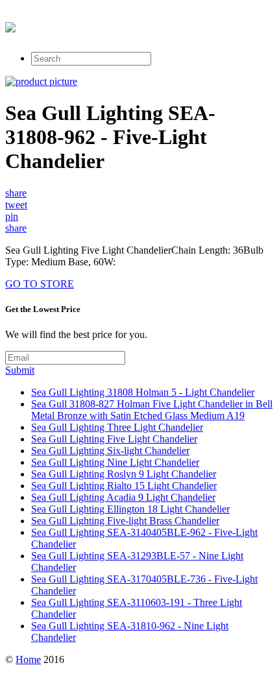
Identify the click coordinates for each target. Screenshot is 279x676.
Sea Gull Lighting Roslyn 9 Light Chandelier (123, 473)
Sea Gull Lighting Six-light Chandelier (110, 450)
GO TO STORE (39, 283)
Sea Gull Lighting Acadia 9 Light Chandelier (123, 497)
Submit (19, 370)
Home (28, 659)
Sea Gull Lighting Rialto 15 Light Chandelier (124, 485)
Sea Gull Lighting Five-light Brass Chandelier (125, 520)
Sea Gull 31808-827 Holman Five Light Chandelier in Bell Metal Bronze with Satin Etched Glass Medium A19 (152, 409)
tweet (16, 204)
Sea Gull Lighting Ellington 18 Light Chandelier (130, 508)
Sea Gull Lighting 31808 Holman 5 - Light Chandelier (142, 392)
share (16, 193)
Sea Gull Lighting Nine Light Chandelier (115, 462)
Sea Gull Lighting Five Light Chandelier (114, 438)
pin (11, 216)
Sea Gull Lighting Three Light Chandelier (117, 427)
